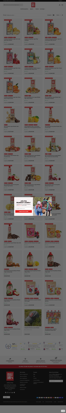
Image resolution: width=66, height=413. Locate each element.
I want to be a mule (23, 211)
